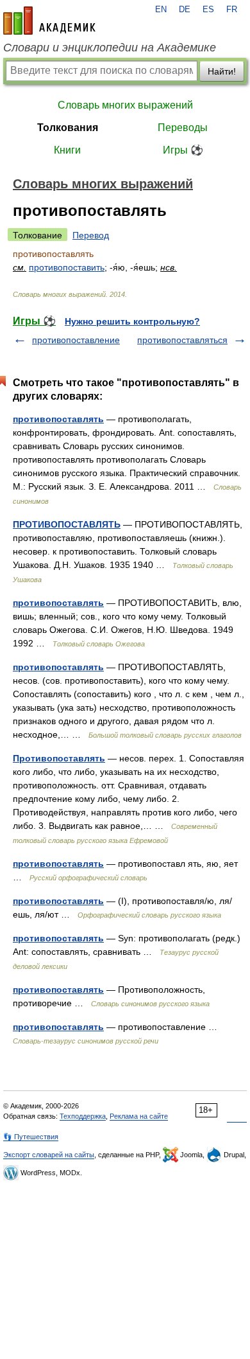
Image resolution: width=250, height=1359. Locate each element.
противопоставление (76, 340)
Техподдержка (83, 1116)
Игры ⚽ (183, 150)
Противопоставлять (59, 758)
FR (231, 9)
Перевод (90, 235)
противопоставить (66, 267)
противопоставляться (182, 340)
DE (184, 9)
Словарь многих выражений (125, 105)
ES (208, 9)
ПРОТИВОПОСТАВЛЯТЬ (67, 524)
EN (161, 9)
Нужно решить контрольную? (132, 321)
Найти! (222, 71)
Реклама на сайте (139, 1116)
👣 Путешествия (30, 1137)
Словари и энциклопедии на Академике (109, 47)
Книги (67, 150)
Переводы (183, 127)
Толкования (67, 127)
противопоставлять (58, 419)
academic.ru (49, 20)
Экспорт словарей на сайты (48, 1155)
